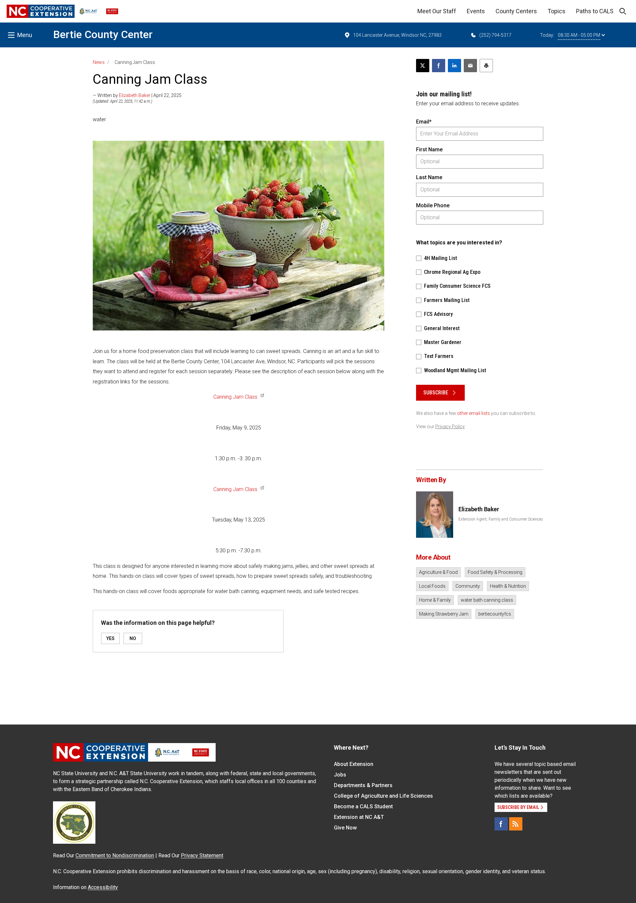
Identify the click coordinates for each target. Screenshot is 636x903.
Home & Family (435, 600)
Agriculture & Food (438, 572)
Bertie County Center (103, 34)
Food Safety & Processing (495, 572)
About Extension (353, 764)
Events (476, 11)
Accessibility (103, 887)
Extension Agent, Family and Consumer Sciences (500, 519)
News (99, 62)
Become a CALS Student (363, 806)
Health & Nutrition (508, 586)
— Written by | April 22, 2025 (137, 95)
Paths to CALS (594, 11)
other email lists (473, 413)
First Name (429, 149)
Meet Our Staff (436, 11)
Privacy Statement (202, 855)
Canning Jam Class (235, 397)
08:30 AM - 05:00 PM (579, 35)
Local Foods (432, 586)
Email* (424, 122)
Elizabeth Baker (134, 95)
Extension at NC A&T (359, 817)
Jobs (340, 775)
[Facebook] (501, 823)
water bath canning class (487, 600)
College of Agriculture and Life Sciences (383, 796)
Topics (556, 11)
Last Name (429, 177)
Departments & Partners (363, 785)
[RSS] (515, 823)
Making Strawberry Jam (443, 614)
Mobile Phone (433, 205)
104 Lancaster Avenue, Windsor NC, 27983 (397, 35)
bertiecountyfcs (494, 614)
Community (467, 586)
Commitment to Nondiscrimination (115, 855)
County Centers (516, 11)
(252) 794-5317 (495, 35)
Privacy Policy (450, 426)
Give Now (345, 828)
